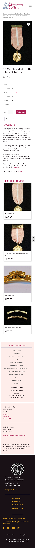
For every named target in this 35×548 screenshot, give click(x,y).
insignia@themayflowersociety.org (14, 435)
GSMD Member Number (13, 101)
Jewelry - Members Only (16, 395)
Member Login (17, 509)
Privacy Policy (24, 535)
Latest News (16, 498)
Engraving (6, 84)
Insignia (9, 16)
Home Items (16, 380)
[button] (28, 24)
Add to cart (21, 112)
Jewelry (17, 383)
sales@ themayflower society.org (7, 416)
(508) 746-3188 (11, 490)
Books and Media (16, 365)
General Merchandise (16, 374)
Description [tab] (10, 119)
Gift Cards (16, 359)
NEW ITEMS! (16, 350)
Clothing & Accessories (16, 371)
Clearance (16, 353)
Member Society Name (13, 92)
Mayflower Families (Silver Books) (16, 368)
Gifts (16, 377)
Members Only (17, 388)
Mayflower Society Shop (15, 14)
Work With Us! (17, 505)
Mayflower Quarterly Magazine (14, 518)
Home (5, 14)
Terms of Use (11, 535)
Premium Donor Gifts (16, 356)
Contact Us (16, 501)
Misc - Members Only (17, 397)
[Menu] (30, 5)
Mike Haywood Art (16, 362)
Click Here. (16, 167)
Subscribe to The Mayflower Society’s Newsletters (16, 522)
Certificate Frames (17, 390)
